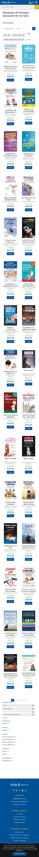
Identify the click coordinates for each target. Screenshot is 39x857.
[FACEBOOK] (13, 790)
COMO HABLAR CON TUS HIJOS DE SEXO (28, 674)
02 (16, 700)
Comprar (10, 80)
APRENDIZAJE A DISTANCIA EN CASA (10, 155)
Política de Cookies (19, 822)
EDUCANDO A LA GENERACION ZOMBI (28, 328)
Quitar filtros (28, 39)
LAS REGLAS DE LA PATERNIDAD (10, 634)
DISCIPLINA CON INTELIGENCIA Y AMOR (10, 111)
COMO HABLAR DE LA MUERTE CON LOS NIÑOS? (28, 547)
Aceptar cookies (19, 854)
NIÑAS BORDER (28, 459)
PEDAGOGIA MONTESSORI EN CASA (28, 285)
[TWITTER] (19, 790)
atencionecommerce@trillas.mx (20, 801)
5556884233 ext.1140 (19, 799)
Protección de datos (19, 820)
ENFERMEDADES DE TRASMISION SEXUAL (10, 675)
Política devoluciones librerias (19, 838)
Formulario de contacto (19, 804)
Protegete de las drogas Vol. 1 (10, 241)
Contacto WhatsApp (19, 841)
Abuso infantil (28, 370)
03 (19, 700)
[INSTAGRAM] (16, 790)
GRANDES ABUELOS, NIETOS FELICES (10, 67)
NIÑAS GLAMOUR (10, 458)
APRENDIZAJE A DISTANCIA (28, 155)
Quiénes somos (19, 832)
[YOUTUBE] (22, 790)
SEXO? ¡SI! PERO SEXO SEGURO (10, 590)
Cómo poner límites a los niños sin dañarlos (28, 590)
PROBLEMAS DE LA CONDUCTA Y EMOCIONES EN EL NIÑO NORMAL (10, 372)
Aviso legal (19, 814)
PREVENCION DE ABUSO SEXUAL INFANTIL (28, 503)
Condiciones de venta (19, 817)
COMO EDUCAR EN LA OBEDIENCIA (10, 416)
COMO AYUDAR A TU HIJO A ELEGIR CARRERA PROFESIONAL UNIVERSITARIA (29, 634)
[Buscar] (37, 7)
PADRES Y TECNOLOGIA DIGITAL (10, 329)
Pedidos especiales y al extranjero (19, 835)
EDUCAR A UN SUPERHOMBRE (28, 110)
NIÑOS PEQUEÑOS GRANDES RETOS (10, 199)
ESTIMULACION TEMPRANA (10, 503)
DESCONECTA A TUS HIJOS (29, 199)
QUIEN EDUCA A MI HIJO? (10, 547)
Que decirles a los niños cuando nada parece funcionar (28, 66)
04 (23, 700)
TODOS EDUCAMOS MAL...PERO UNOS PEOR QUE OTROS (28, 416)
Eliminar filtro (9, 35)
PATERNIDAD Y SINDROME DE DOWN (10, 285)
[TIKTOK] (25, 790)
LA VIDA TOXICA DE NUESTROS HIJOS (28, 241)
